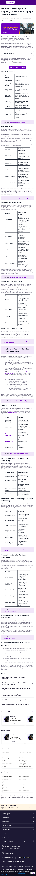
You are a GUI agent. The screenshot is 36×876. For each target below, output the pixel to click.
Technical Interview (8, 434)
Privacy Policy (21, 873)
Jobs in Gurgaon (23, 788)
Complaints (28, 869)
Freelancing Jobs (6, 758)
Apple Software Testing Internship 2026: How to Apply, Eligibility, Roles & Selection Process (16, 719)
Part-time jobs (6, 761)
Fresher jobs (22, 764)
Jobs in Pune (22, 782)
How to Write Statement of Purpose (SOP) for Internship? (16, 637)
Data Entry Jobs (23, 761)
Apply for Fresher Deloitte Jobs (18, 67)
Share (12, 20)
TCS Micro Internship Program (18, 277)
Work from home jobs (25, 752)
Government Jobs (7, 755)
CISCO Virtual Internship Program (19, 453)
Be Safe (20, 869)
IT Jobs (4, 766)
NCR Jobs (21, 755)
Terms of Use (29, 866)
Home (2, 796)
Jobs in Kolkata (6, 779)
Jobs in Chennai (6, 788)
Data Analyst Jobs (7, 764)
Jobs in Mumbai (6, 782)
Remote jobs (22, 758)
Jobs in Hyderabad (24, 776)
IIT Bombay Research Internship (18, 401)
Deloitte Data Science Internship (18, 122)
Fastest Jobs (5, 752)
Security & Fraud (7, 866)
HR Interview (9, 441)
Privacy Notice (18, 866)
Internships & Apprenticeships (14, 717)
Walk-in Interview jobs (25, 766)
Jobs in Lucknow (6, 791)
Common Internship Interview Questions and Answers (15, 610)
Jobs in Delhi (22, 779)
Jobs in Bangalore (7, 776)
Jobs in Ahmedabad (7, 785)
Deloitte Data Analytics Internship (19, 198)
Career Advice (9, 796)
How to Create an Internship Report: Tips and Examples (16, 341)
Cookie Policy (4, 874)
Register (11, 2)
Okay (32, 873)
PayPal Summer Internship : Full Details (16, 549)
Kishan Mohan (27, 18)
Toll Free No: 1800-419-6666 (11, 849)
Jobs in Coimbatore (24, 791)
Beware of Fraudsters (9, 869)
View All (31, 712)
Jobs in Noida (22, 785)
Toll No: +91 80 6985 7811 (13, 846)
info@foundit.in (9, 853)
